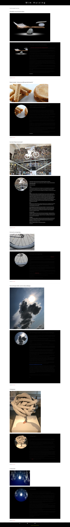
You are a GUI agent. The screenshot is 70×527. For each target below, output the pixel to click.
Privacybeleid (32, 525)
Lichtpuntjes (12, 468)
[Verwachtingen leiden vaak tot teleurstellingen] (27, 308)
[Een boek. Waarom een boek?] (30, 159)
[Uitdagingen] (25, 411)
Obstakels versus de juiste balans (17, 11)
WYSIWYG (14, 77)
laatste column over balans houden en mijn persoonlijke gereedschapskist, (39, 47)
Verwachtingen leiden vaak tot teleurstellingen (20, 285)
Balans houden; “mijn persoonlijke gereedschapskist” (21, 82)
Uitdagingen (12, 389)
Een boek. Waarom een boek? (16, 142)
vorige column (52, 256)
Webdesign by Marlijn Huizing (36, 525)
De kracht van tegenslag (15, 232)
